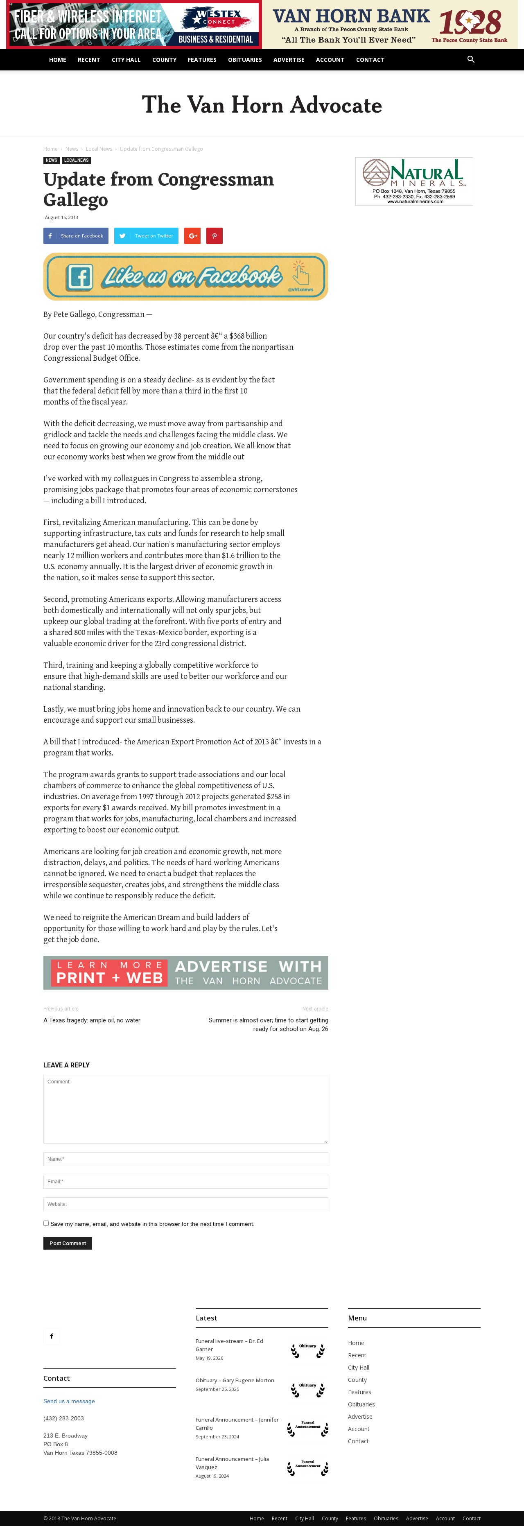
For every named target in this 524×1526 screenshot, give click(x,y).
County (164, 59)
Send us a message (69, 1401)
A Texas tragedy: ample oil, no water (91, 1020)
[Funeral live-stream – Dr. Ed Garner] (307, 1351)
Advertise (289, 59)
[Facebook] (51, 1336)
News (72, 148)
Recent (89, 59)
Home (57, 59)
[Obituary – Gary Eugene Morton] (307, 1390)
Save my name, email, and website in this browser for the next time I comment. (152, 1224)
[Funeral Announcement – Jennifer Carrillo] (307, 1429)
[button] (471, 60)
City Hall (126, 59)
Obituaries (245, 59)
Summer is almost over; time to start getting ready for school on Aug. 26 (268, 1025)
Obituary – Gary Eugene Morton (235, 1380)
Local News (99, 148)
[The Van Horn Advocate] (262, 103)
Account (330, 59)
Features (202, 59)
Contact (370, 59)
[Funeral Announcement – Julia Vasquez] (307, 1469)
